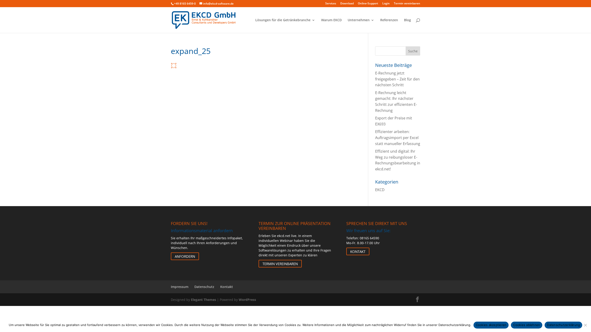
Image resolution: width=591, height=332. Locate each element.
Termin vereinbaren (407, 3)
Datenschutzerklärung (563, 325)
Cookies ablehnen (526, 325)
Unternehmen (359, 20)
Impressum (179, 287)
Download (347, 3)
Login (386, 3)
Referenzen (389, 20)
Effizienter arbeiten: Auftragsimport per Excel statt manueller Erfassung (397, 137)
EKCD (380, 189)
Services (330, 3)
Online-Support (368, 3)
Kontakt (357, 251)
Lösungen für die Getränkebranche (283, 20)
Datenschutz (204, 287)
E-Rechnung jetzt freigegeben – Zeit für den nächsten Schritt (397, 79)
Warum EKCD (331, 20)
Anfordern (185, 256)
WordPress (247, 299)
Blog (407, 20)
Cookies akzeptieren (491, 325)
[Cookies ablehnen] (585, 325)
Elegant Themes (203, 299)
